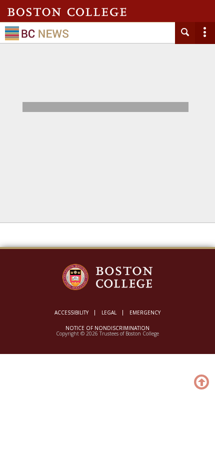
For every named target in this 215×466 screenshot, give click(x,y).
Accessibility (71, 312)
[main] (107, 158)
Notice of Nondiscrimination (108, 328)
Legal (109, 312)
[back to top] (201, 381)
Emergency (145, 312)
